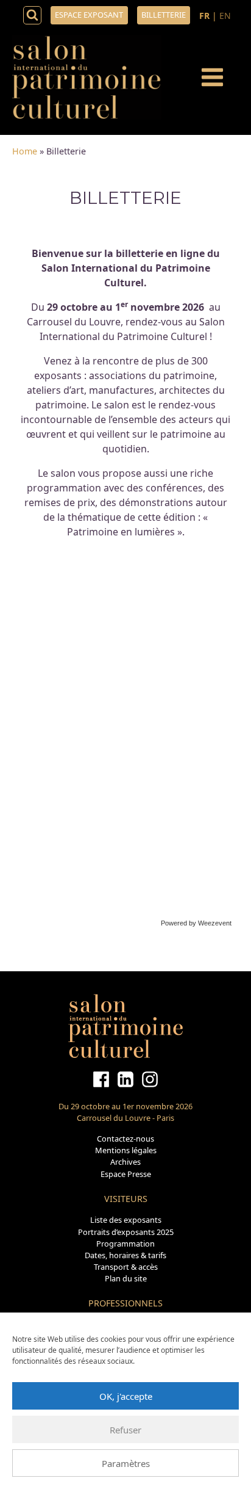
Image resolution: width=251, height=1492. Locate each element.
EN (225, 15)
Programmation (125, 1243)
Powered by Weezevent (196, 923)
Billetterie (163, 14)
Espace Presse (126, 1173)
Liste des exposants (125, 1219)
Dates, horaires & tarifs (125, 1255)
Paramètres (126, 1463)
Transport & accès (126, 1266)
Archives (125, 1161)
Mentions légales (126, 1150)
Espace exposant (89, 14)
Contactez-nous (125, 1138)
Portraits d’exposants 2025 (126, 1231)
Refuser (125, 1430)
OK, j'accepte (125, 1396)
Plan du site (126, 1278)
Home (24, 151)
